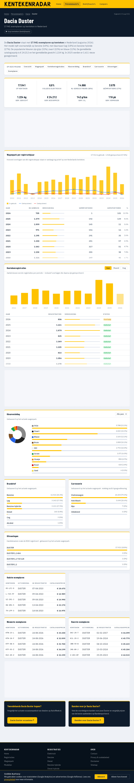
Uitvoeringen (112, 67)
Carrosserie (99, 67)
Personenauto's (72, 4)
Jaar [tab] (108, 268)
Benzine (51, 757)
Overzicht (27, 67)
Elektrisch (52, 753)
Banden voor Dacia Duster (88, 720)
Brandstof (87, 67)
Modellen (8, 765)
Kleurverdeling (73, 67)
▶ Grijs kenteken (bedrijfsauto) (18, 31)
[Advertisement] (67, 129)
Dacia (28, 14)
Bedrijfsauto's (89, 4)
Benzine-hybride (54, 765)
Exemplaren (13, 71)
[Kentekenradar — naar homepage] (27, 4)
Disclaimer (95, 761)
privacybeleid (9, 779)
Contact (94, 753)
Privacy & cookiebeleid (100, 757)
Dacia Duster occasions (22, 720)
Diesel (50, 761)
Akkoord (101, 777)
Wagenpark (39, 67)
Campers (103, 4)
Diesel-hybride (53, 768)
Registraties (9, 757)
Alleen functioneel (119, 777)
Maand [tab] (116, 268)
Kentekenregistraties (56, 67)
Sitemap (94, 765)
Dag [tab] (124, 268)
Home (58, 4)
